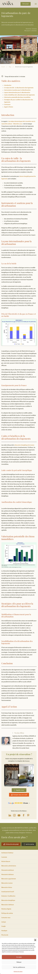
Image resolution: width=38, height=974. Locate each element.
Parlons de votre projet (12, 844)
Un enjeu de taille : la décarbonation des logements (18, 87)
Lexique (3, 922)
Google (3, 926)
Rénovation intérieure (7, 904)
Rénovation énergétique (8, 900)
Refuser (19, 962)
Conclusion (7, 104)
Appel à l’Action (8, 107)
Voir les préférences (19, 967)
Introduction (7, 85)
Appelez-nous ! (20, 790)
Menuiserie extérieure (7, 870)
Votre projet (25, 4)
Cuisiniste (4, 857)
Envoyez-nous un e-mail (20, 794)
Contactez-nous (5, 917)
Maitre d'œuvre (5, 861)
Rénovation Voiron (6, 887)
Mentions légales (6, 909)
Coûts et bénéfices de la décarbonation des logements (19, 95)
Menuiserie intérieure (7, 874)
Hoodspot (4, 930)
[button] (35, 940)
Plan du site (4, 935)
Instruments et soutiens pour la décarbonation (17, 90)
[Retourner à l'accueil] (7, 4)
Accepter (19, 957)
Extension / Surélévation (8, 896)
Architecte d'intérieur (7, 853)
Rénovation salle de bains (8, 866)
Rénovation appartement (8, 878)
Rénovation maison (7, 883)
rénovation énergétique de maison (24, 445)
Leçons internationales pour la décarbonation (17, 92)
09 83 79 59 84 (30, 844)
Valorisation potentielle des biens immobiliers (17, 97)
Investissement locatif (7, 891)
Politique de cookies (18, 971)
